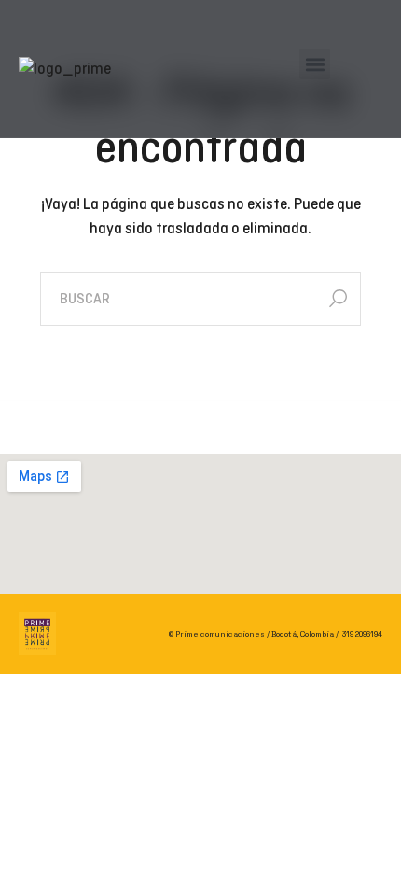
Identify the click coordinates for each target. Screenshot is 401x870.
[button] (314, 64)
